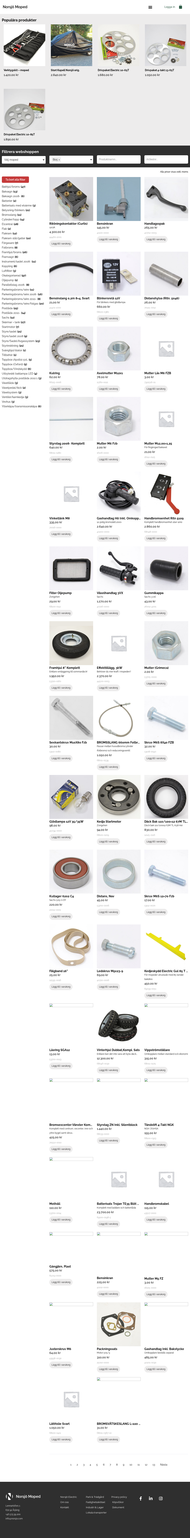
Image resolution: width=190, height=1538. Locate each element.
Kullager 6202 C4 (61, 896)
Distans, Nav (105, 896)
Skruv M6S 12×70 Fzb (159, 896)
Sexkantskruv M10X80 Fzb (68, 742)
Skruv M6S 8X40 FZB (159, 742)
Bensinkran (105, 223)
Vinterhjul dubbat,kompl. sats (118, 1050)
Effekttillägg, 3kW (109, 668)
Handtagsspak (154, 223)
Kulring (54, 373)
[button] (150, 7)
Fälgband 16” (58, 971)
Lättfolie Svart (59, 1424)
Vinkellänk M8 (59, 518)
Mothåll (54, 1204)
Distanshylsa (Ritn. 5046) (161, 298)
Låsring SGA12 (59, 1050)
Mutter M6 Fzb (107, 443)
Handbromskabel (156, 1204)
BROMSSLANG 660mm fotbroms (120, 742)
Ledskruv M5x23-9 (110, 971)
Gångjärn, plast (60, 1266)
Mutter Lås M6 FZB (157, 373)
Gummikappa (153, 593)
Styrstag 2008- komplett (67, 443)
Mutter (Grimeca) (156, 668)
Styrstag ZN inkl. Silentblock (117, 1125)
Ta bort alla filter (15, 179)
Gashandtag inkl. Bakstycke (164, 1349)
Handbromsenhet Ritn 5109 (164, 518)
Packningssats (107, 1349)
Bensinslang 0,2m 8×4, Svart (69, 298)
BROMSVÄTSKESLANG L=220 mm (120, 1424)
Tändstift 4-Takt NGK (159, 1125)
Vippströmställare (157, 1050)
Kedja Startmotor (109, 821)
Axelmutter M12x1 (110, 373)
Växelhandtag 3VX (110, 593)
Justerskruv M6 (60, 1349)
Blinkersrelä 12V (108, 298)
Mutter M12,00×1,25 (158, 443)
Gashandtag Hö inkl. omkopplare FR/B (125, 518)
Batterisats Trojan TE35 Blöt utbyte (122, 1204)
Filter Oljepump (60, 593)
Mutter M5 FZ (153, 1278)
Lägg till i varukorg (61, 243)
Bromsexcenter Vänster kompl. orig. (75, 1125)
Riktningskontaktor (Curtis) (68, 223)
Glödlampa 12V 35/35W (66, 821)
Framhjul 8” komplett (64, 668)
